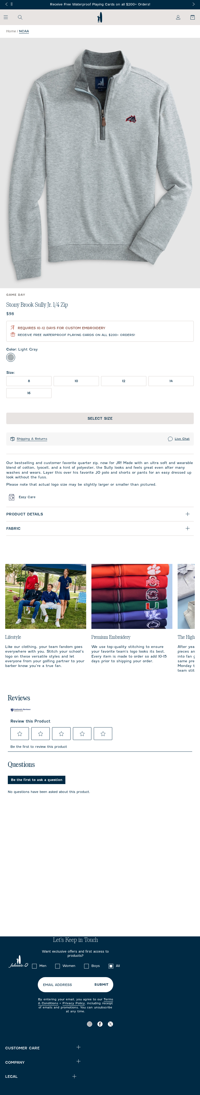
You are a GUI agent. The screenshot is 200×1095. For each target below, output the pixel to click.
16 (28, 393)
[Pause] (11, 4)
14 (171, 381)
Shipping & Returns (32, 439)
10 (76, 381)
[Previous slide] (6, 4)
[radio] (10, 357)
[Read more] (100, 4)
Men (42, 966)
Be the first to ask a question (36, 780)
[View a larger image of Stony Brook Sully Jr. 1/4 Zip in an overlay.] (100, 163)
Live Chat (182, 439)
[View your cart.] (189, 17)
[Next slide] (193, 4)
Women (69, 966)
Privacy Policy (74, 1003)
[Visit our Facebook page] (100, 1024)
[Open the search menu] (20, 17)
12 (123, 381)
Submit (101, 984)
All (118, 966)
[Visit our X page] (110, 1024)
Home (11, 31)
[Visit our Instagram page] (89, 1024)
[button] (19, 733)
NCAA (24, 31)
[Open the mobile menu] (8, 17)
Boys (95, 966)
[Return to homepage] (99, 17)
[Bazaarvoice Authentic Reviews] (20, 710)
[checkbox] (34, 966)
